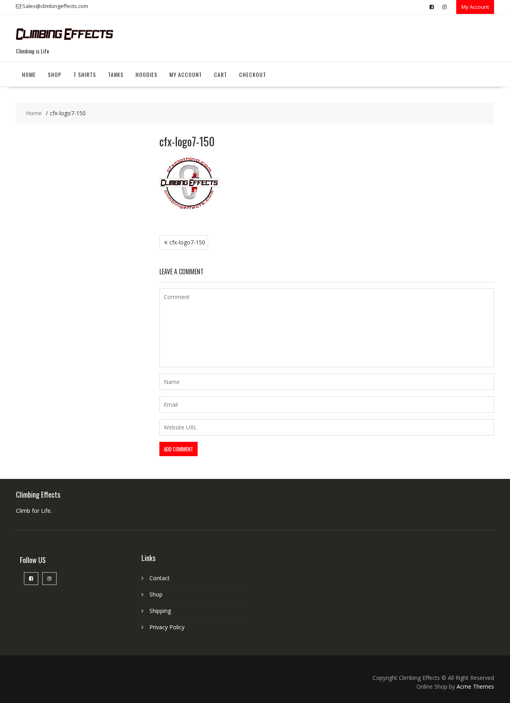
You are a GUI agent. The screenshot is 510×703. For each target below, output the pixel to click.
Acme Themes (475, 686)
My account (185, 74)
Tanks (116, 74)
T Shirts (84, 74)
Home (29, 74)
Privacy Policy (166, 627)
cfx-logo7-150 (187, 242)
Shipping (160, 610)
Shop (54, 74)
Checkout (252, 74)
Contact (159, 578)
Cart (220, 74)
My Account (475, 6)
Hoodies (146, 74)
